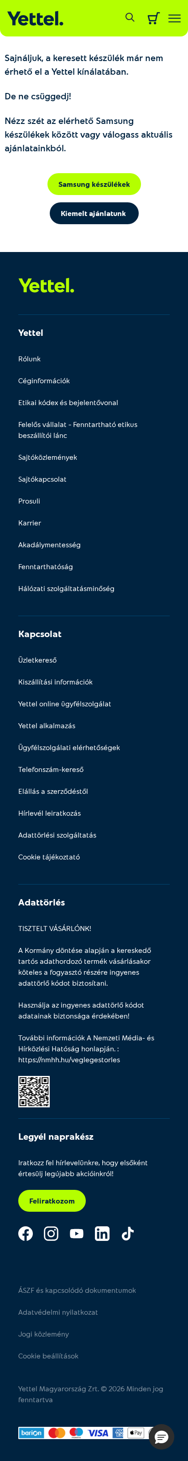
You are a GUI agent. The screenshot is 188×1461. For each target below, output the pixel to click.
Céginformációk (44, 380)
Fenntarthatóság (45, 566)
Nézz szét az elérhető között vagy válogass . (88, 134)
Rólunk (29, 358)
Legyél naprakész (56, 1136)
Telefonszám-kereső (51, 769)
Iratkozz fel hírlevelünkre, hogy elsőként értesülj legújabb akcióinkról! (83, 1168)
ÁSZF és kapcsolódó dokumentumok (77, 1290)
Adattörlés (41, 901)
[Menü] (174, 18)
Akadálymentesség (49, 544)
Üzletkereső (37, 659)
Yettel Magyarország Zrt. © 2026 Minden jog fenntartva (90, 1394)
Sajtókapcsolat (42, 478)
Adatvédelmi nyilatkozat (58, 1311)
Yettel (30, 332)
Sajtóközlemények (47, 457)
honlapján (97, 1048)
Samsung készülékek (94, 184)
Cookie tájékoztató (49, 856)
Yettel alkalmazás (46, 725)
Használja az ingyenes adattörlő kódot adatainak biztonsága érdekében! (81, 1010)
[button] (161, 1437)
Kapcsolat (40, 633)
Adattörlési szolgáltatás (57, 834)
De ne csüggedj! (38, 95)
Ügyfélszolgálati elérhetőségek (69, 747)
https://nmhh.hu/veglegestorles (69, 1059)
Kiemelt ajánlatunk (94, 213)
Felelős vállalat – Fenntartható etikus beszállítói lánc (77, 429)
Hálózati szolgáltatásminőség (66, 588)
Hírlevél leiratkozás (49, 812)
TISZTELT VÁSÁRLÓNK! (54, 928)
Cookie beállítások (48, 1355)
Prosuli (29, 500)
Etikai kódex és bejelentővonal (68, 402)
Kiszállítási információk (55, 681)
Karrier (29, 522)
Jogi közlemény (43, 1333)
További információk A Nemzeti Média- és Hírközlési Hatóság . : (86, 1048)
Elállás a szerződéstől (53, 791)
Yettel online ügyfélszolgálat (64, 703)
